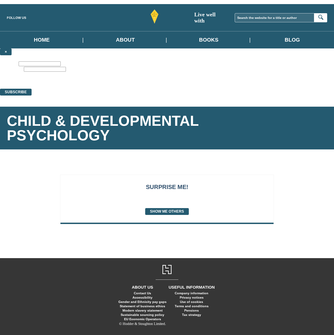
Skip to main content (15, 2)
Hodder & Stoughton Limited (45, 82)
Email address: (11, 69)
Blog (292, 40)
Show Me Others (167, 211)
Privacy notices (192, 297)
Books (208, 40)
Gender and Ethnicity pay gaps (142, 302)
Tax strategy (191, 315)
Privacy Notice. (142, 82)
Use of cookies (191, 302)
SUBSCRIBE (16, 92)
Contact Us (142, 293)
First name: (9, 63)
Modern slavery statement (142, 310)
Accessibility (142, 297)
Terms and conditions (192, 306)
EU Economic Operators (142, 319)
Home (42, 40)
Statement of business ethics (142, 306)
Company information (191, 293)
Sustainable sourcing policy (142, 315)
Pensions (191, 310)
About (125, 40)
